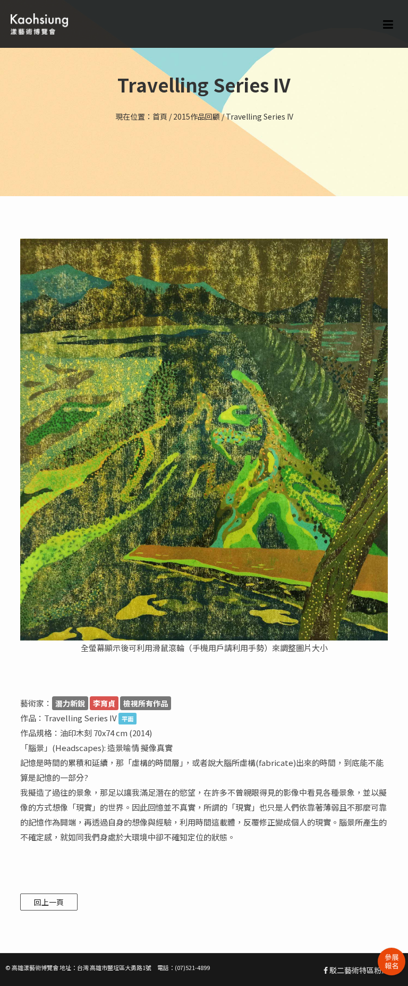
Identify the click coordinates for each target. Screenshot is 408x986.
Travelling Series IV (259, 116)
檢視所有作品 (145, 703)
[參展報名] (391, 961)
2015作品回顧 (196, 116)
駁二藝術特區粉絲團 (362, 970)
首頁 (159, 116)
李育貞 (104, 703)
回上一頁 (49, 902)
